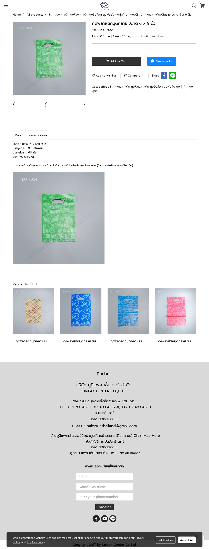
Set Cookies (165, 540)
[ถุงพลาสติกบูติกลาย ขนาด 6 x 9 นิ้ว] (49, 58)
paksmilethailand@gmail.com (112, 426)
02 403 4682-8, (107, 407)
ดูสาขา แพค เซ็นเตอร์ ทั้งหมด (105, 452)
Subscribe (104, 507)
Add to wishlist (105, 75)
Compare (133, 75)
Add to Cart (118, 61)
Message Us (164, 61)
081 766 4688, (79, 407)
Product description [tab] (31, 135)
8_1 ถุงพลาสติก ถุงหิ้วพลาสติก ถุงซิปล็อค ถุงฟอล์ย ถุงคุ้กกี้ (148, 87)
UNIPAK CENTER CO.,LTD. (104, 391)
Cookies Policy (36, 542)
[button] (193, 5)
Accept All (186, 540)
